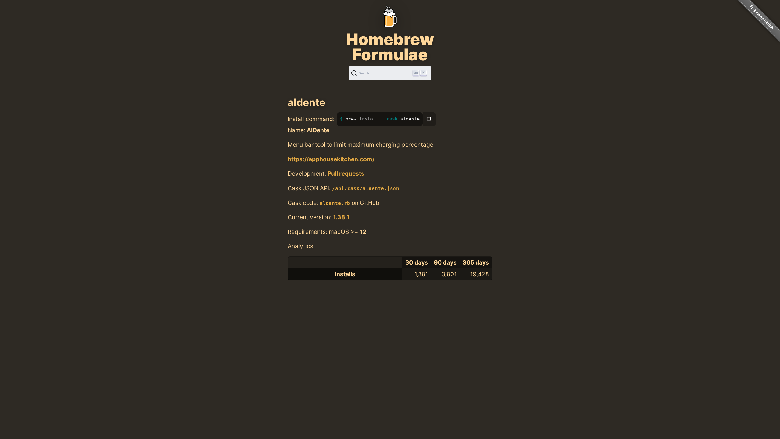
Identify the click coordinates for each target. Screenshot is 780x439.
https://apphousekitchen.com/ (331, 159)
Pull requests (346, 173)
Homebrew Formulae (390, 47)
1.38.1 (341, 217)
